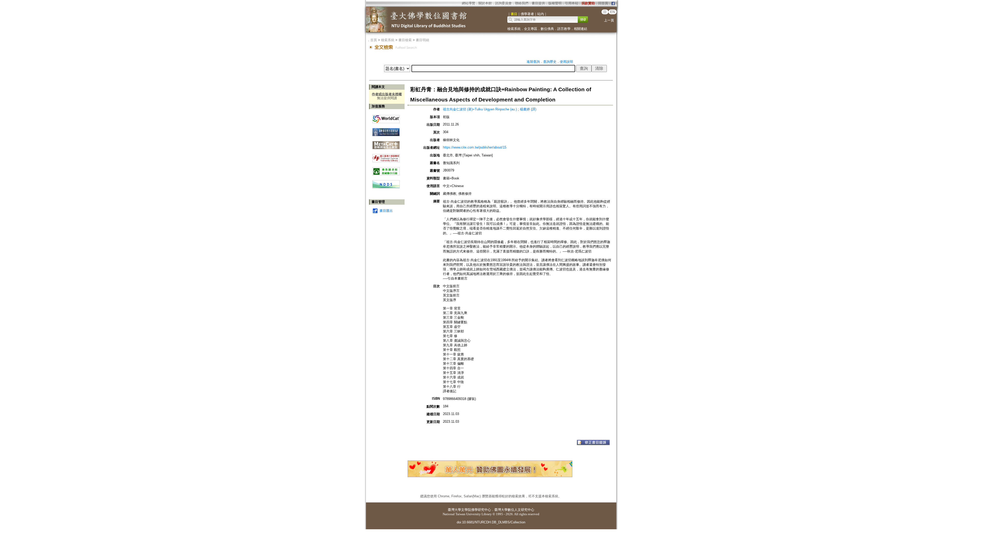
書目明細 (422, 40)
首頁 (373, 40)
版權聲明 (555, 3)
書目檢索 (405, 40)
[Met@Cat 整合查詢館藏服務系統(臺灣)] (386, 143)
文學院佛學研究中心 (476, 510)
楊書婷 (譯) (528, 109)
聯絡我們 (521, 3)
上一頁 (609, 20)
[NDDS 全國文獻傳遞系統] (386, 187)
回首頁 (603, 3)
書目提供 (538, 3)
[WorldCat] (386, 117)
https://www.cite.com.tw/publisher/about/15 (474, 147)
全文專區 (530, 29)
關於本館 (485, 3)
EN (612, 12)
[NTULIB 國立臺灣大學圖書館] (386, 156)
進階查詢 (533, 62)
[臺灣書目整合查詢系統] (386, 130)
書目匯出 (386, 211)
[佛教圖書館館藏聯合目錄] (386, 169)
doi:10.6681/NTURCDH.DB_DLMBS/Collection (491, 522)
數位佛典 (547, 29)
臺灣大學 (454, 510)
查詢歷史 (549, 62)
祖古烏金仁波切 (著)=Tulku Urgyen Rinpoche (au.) (480, 109)
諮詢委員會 (503, 3)
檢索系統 (514, 29)
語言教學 (564, 29)
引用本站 (571, 3)
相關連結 (580, 29)
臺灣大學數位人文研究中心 (514, 510)
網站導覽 (468, 3)
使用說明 (566, 62)
